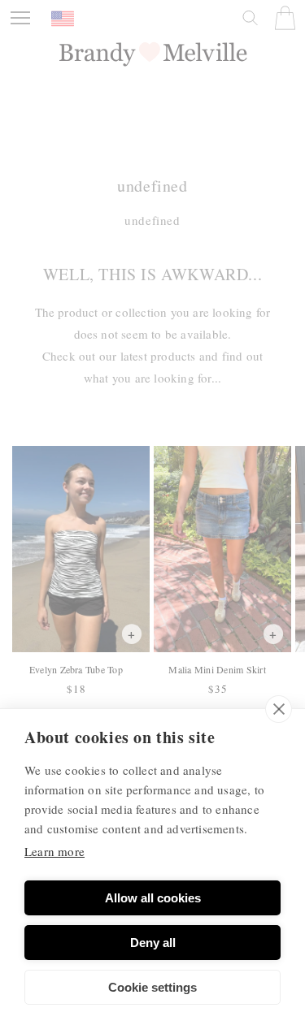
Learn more (54, 851)
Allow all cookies (153, 898)
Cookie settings (152, 987)
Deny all (153, 942)
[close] (278, 709)
